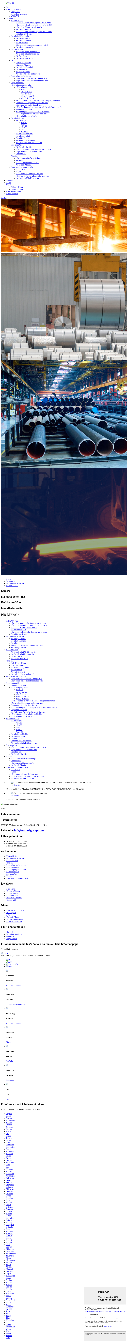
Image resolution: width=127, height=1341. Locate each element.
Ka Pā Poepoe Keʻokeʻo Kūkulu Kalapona (32, 111)
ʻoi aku (13, 785)
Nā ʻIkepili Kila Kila (24, 147)
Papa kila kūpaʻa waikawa (26, 140)
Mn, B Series (26, 94)
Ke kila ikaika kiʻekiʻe (24, 134)
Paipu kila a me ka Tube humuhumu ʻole (32, 80)
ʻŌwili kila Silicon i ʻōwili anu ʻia (29, 27)
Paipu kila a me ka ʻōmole (21, 76)
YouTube (9, 1061)
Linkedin (9, 1042)
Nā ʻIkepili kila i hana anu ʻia (27, 54)
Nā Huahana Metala (14, 921)
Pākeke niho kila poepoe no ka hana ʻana (32, 103)
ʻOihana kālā (11, 900)
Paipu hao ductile (17, 83)
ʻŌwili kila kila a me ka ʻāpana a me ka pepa (33, 149)
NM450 (24, 127)
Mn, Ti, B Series (27, 98)
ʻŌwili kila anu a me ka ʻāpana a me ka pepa (33, 23)
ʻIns (7, 1099)
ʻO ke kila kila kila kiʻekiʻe (26, 116)
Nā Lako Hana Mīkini (14, 919)
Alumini (14, 156)
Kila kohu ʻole (16, 145)
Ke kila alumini (22, 43)
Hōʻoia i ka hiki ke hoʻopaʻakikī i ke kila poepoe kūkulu (38, 100)
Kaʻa (8, 915)
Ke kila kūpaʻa (21, 120)
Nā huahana (10, 18)
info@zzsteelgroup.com (29, 830)
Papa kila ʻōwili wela (24, 34)
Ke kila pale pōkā (23, 136)
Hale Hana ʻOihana (23, 63)
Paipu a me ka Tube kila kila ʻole (29, 151)
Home (8, 7)
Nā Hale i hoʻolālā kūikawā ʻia (28, 74)
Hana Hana (10, 889)
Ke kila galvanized (23, 38)
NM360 (24, 123)
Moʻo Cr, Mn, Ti (27, 96)
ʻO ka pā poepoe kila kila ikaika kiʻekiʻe (31, 114)
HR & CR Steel (17, 20)
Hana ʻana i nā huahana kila (22, 167)
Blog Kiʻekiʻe (11, 939)
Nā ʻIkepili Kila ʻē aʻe (24, 58)
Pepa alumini (21, 160)
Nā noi (8, 183)
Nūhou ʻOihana (17, 187)
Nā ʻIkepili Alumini (23, 165)
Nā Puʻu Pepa (21, 56)
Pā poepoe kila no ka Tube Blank (29, 105)
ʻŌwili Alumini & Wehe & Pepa (28, 158)
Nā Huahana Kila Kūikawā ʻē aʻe (29, 143)
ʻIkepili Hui (15, 12)
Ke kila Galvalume (23, 40)
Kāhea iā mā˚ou (12, 194)
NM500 (24, 129)
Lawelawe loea (12, 895)
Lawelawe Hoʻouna (14, 898)
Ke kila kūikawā (17, 118)
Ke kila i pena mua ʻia (24, 47)
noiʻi (18, 785)
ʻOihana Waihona (13, 891)
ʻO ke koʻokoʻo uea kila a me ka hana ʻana (32, 176)
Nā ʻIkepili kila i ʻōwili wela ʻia (28, 52)
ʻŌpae (18, 171)
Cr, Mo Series (26, 92)
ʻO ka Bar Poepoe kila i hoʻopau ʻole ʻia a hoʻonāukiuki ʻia (39, 107)
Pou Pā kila (20, 169)
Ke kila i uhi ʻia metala (20, 36)
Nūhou (8, 185)
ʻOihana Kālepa (12, 893)
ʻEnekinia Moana (12, 917)
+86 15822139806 (13, 985)
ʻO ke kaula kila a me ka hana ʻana (29, 174)
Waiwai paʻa (11, 913)
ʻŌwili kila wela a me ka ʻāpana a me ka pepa (34, 32)
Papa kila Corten (22, 138)
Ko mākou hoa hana (19, 14)
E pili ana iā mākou (13, 9)
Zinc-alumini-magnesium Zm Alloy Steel (32, 45)
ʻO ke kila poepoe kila (24, 87)
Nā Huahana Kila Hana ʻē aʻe (27, 178)
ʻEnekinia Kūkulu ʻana (15, 910)
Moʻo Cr (24, 89)
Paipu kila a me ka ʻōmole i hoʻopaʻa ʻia (31, 78)
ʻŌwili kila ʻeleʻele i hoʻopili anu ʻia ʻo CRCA (34, 25)
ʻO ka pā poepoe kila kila (21, 85)
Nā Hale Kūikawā (23, 72)
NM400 (24, 125)
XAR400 (24, 131)
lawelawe (9, 180)
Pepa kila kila (21, 154)
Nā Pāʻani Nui (21, 69)
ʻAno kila (14, 60)
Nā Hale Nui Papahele (24, 67)
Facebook (10, 1080)
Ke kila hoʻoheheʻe (23, 29)
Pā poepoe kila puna (24, 109)
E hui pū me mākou (13, 191)
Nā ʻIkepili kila (17, 49)
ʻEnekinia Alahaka (23, 65)
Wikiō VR (15, 16)
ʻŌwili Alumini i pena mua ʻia (27, 163)
